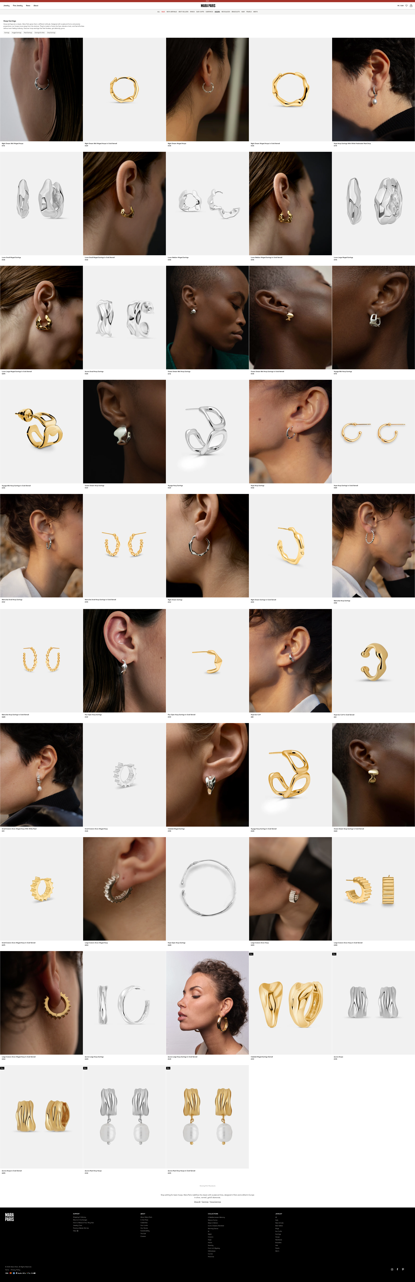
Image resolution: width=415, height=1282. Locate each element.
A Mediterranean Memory (216, 1217)
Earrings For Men (40, 32)
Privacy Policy (15, 1270)
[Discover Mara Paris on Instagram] (392, 1269)
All (158, 12)
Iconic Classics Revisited (216, 1226)
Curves (210, 1254)
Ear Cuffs (200, 12)
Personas (211, 1256)
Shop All (197, 1202)
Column (210, 1237)
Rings (192, 12)
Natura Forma (212, 1220)
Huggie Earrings (16, 32)
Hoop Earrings (215, 1202)
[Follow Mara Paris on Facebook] (398, 1269)
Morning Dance (213, 1228)
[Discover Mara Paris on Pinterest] (403, 1269)
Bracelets (236, 12)
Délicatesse (211, 1251)
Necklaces (226, 12)
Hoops (217, 12)
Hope (209, 1240)
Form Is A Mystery (214, 1248)
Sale (163, 12)
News (28, 6)
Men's (255, 12)
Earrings (209, 12)
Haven (210, 1242)
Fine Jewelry (18, 6)
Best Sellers (183, 12)
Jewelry (6, 6)
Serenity (210, 1245)
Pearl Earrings (28, 32)
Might (210, 1234)
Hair (243, 12)
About (36, 6)
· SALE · (207, 1)
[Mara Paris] (208, 6)
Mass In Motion (213, 1223)
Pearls (249, 12)
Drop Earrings (51, 32)
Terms (7, 1270)
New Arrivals (172, 12)
